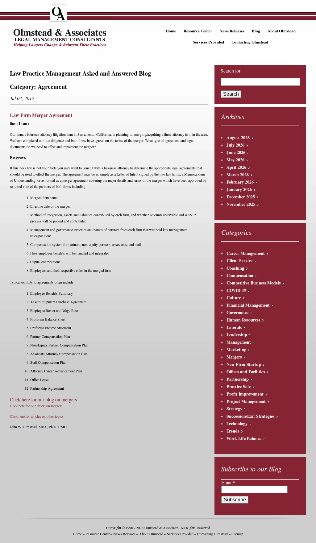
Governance (237, 312)
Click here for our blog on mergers (43, 399)
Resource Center (198, 31)
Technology (237, 423)
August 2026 (238, 137)
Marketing (236, 349)
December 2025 (241, 196)
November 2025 (241, 204)
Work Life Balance (244, 438)
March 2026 (238, 174)
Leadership (237, 334)
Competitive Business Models (254, 283)
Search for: (231, 70)
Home (171, 31)
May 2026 (235, 159)
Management (239, 342)
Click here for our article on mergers (36, 405)
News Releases (232, 31)
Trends (233, 431)
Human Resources (243, 320)
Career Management (246, 253)
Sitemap (237, 533)
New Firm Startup (244, 364)
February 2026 (240, 182)
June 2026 (236, 152)
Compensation (240, 275)
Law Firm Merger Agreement (41, 114)
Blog (256, 31)
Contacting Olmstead (249, 42)
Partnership (238, 379)
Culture (234, 297)
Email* (228, 482)
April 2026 (236, 167)
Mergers (234, 357)
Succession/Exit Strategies (250, 416)
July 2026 (235, 145)
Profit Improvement (245, 394)
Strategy (234, 408)
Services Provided (208, 42)
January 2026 (239, 189)
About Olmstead (282, 31)
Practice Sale (239, 386)
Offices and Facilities (246, 371)
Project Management (246, 401)
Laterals (234, 327)
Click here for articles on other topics (37, 416)
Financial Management (248, 305)
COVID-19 (236, 290)
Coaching (235, 268)
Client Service (239, 260)
